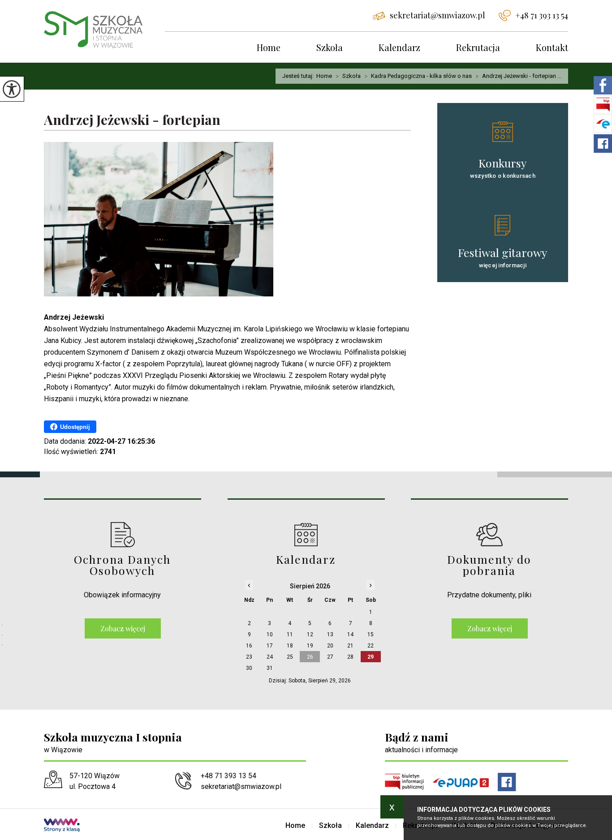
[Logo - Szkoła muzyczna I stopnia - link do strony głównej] (104, 29)
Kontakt (552, 47)
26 (310, 657)
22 (370, 646)
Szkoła (329, 47)
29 (370, 657)
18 (290, 646)
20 (330, 646)
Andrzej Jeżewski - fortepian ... (518, 76)
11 (290, 634)
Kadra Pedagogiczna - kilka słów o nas (418, 76)
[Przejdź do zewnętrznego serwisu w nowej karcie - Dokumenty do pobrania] (489, 534)
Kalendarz (399, 47)
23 (249, 657)
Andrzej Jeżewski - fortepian (132, 120)
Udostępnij (75, 427)
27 (330, 657)
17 (270, 646)
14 (350, 634)
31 (270, 668)
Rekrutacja (478, 47)
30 (249, 668)
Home (268, 47)
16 (249, 646)
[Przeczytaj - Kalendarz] (306, 534)
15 (370, 634)
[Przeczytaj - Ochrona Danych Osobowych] (122, 534)
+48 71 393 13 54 (541, 15)
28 (350, 657)
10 (270, 634)
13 (330, 634)
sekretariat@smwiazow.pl (437, 15)
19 (310, 646)
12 (310, 634)
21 (350, 646)
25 (290, 657)
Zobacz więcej (122, 628)
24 (270, 657)
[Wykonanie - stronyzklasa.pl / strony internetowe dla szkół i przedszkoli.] (62, 826)
